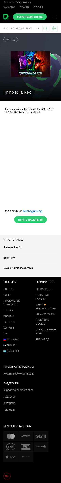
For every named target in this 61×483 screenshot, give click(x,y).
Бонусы (8, 328)
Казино (9, 7)
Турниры (9, 322)
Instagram (9, 403)
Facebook (9, 396)
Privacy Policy (45, 314)
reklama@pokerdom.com (18, 373)
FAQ (5, 333)
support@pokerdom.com (18, 390)
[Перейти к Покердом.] (4, 2)
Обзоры (8, 316)
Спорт (38, 7)
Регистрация (44, 289)
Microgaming (32, 211)
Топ (5, 28)
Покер (24, 7)
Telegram (9, 409)
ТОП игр (8, 310)
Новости (9, 289)
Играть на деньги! (30, 219)
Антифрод (42, 339)
